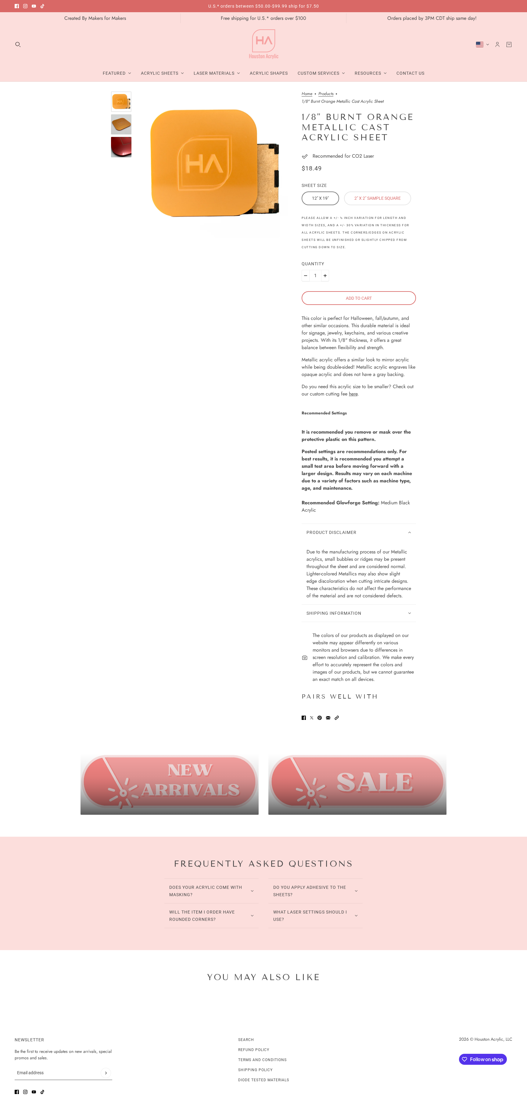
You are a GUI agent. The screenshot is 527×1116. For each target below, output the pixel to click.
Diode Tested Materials (263, 1080)
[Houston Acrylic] (263, 44)
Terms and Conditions (262, 1060)
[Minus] (306, 275)
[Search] (18, 44)
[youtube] (33, 6)
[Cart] (509, 44)
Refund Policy (253, 1050)
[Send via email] (328, 717)
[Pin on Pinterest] (319, 717)
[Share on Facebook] (303, 717)
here (353, 393)
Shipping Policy (255, 1070)
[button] (336, 717)
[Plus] (325, 275)
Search (246, 1040)
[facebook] (16, 6)
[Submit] (106, 1073)
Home (307, 94)
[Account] (497, 44)
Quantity (313, 263)
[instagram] (25, 6)
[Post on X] (311, 718)
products (325, 94)
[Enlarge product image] (214, 164)
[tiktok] (42, 6)
